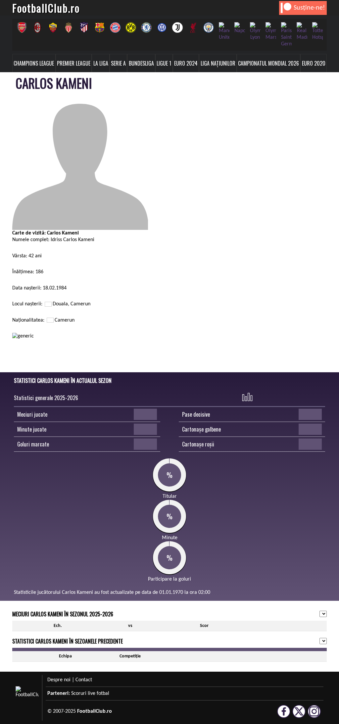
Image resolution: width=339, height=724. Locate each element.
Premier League (73, 63)
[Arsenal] (21, 27)
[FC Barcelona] (99, 27)
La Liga (100, 63)
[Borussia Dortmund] (130, 27)
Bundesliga (141, 63)
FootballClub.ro (46, 8)
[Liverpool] (193, 27)
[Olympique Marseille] (270, 31)
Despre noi (59, 680)
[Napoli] (239, 28)
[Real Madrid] (302, 31)
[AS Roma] (53, 27)
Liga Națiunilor (218, 63)
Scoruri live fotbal (90, 693)
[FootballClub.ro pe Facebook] (284, 715)
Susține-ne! (309, 8)
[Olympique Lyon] (255, 31)
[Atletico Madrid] (84, 27)
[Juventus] (177, 27)
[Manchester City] (208, 27)
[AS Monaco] (68, 27)
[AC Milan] (37, 27)
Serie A (118, 63)
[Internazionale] (162, 27)
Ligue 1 (164, 63)
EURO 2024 (186, 63)
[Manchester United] (224, 31)
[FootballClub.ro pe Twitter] (299, 715)
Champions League (34, 63)
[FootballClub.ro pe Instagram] (314, 715)
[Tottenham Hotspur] (317, 31)
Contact (83, 680)
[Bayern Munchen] (115, 27)
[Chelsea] (146, 27)
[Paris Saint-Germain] (286, 34)
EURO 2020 (313, 63)
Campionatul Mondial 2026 (268, 63)
